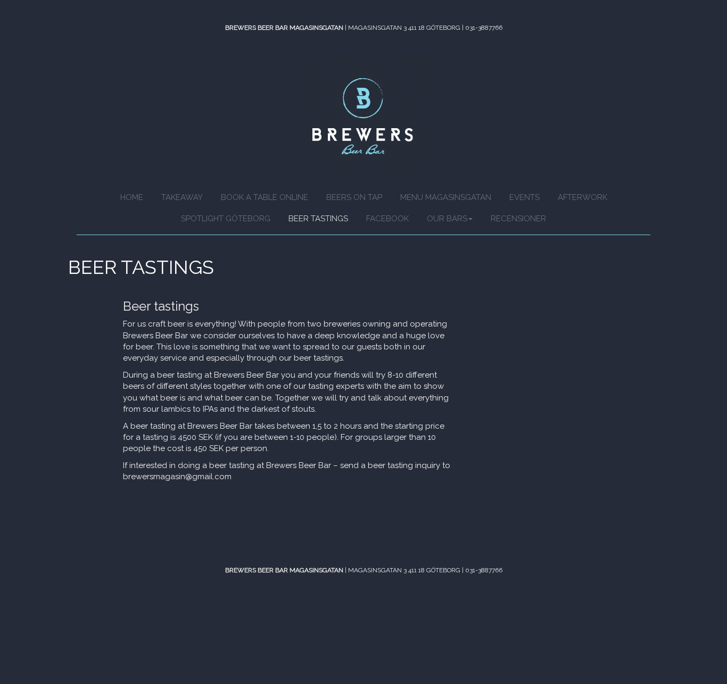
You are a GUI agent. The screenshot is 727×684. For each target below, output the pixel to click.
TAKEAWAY (182, 197)
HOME (131, 197)
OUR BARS (447, 218)
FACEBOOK (387, 218)
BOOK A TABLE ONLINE (264, 197)
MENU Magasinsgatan (445, 197)
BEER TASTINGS (318, 218)
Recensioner (518, 218)
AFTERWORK (582, 197)
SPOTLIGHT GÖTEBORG (225, 218)
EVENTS (524, 197)
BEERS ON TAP (354, 197)
